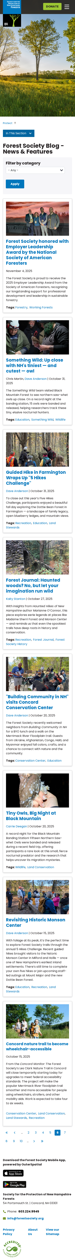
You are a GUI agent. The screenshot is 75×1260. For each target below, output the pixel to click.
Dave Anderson (36, 379)
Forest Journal (43, 640)
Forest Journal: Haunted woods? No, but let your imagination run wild (33, 585)
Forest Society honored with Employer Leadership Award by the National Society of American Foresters (37, 252)
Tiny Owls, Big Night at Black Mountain (31, 816)
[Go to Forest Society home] (12, 13)
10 (22, 1141)
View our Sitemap (52, 1232)
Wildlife (60, 420)
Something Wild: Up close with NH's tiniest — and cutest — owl (34, 365)
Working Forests (41, 307)
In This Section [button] (16, 133)
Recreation (23, 523)
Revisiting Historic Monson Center (35, 922)
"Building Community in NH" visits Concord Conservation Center (37, 702)
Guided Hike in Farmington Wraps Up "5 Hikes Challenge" (36, 477)
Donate (52, 6)
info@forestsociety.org (25, 1218)
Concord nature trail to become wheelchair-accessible (37, 1046)
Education (22, 420)
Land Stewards (16, 1118)
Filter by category (23, 163)
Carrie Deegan (16, 826)
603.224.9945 (28, 1211)
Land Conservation (40, 867)
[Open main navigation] (66, 6)
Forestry (21, 307)
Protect (7, 123)
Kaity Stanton (15, 599)
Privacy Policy (9, 1232)
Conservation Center (30, 761)
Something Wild (42, 420)
